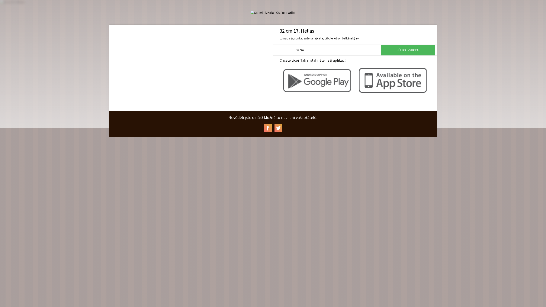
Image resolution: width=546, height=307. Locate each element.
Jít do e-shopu (408, 50)
